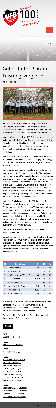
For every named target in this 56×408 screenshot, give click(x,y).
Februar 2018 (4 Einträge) (13, 377)
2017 (6, 385)
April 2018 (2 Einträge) (12, 371)
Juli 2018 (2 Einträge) (12, 362)
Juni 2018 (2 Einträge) (12, 365)
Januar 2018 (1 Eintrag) (13, 380)
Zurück (8, 326)
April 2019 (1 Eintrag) (11, 352)
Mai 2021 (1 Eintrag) (11, 337)
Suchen (48, 43)
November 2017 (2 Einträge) (15, 391)
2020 (6, 342)
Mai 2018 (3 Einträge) (12, 368)
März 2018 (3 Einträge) (12, 374)
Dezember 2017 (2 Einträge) (15, 388)
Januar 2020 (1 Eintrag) (13, 344)
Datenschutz (38, 405)
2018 (6, 357)
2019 (6, 349)
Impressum (50, 405)
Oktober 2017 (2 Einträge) (14, 394)
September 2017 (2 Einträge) (15, 397)
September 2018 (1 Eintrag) (14, 359)
